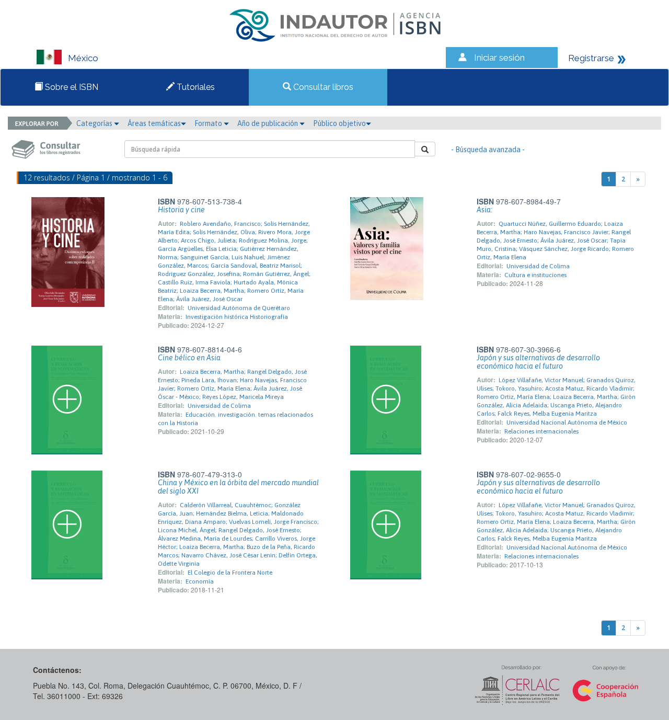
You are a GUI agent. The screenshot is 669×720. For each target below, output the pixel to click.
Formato (209, 123)
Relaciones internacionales (541, 431)
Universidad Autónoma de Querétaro (239, 308)
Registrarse (591, 58)
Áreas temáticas (154, 123)
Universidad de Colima (538, 266)
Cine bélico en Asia (189, 357)
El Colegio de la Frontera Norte (230, 572)
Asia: (484, 209)
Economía (200, 581)
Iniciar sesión (499, 57)
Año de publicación (268, 123)
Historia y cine (181, 209)
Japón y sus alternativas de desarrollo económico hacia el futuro (538, 361)
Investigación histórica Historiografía (237, 317)
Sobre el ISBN (70, 87)
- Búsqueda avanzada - (488, 149)
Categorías (95, 123)
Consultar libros (322, 87)
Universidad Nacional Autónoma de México (566, 422)
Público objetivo (339, 123)
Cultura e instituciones (535, 275)
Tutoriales (195, 87)
